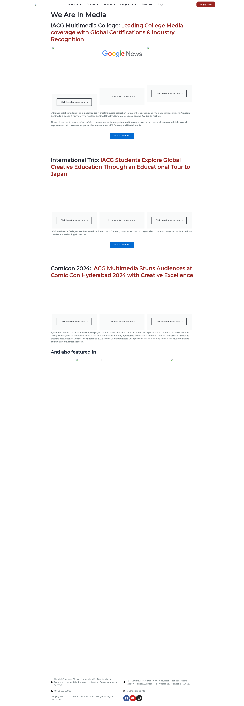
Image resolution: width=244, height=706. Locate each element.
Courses (91, 4)
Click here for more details (74, 102)
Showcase (147, 4)
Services (107, 4)
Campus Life (126, 4)
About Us (73, 4)
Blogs (160, 4)
